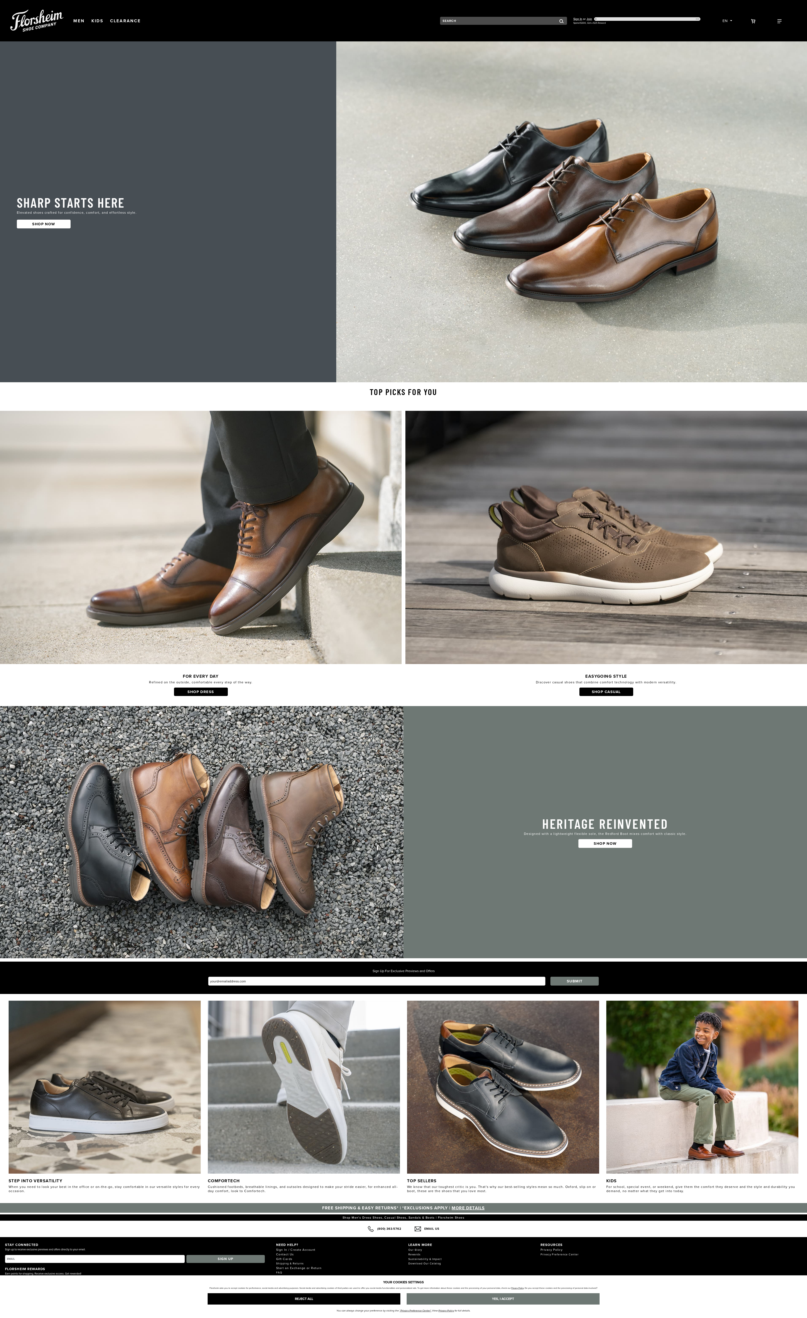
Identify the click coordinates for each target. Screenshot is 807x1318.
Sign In (577, 19)
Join (589, 19)
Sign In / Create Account (295, 1249)
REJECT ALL (304, 1298)
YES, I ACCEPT (503, 1298)
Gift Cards (284, 1259)
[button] (79, 21)
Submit (575, 981)
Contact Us (285, 1254)
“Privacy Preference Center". (415, 1310)
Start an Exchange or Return (299, 1268)
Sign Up (225, 1258)
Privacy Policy (552, 1249)
